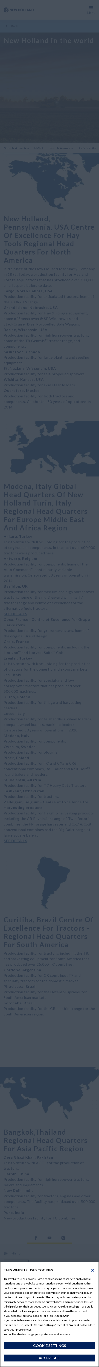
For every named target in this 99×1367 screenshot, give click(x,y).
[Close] (92, 1270)
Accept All (50, 1358)
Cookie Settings (49, 1345)
